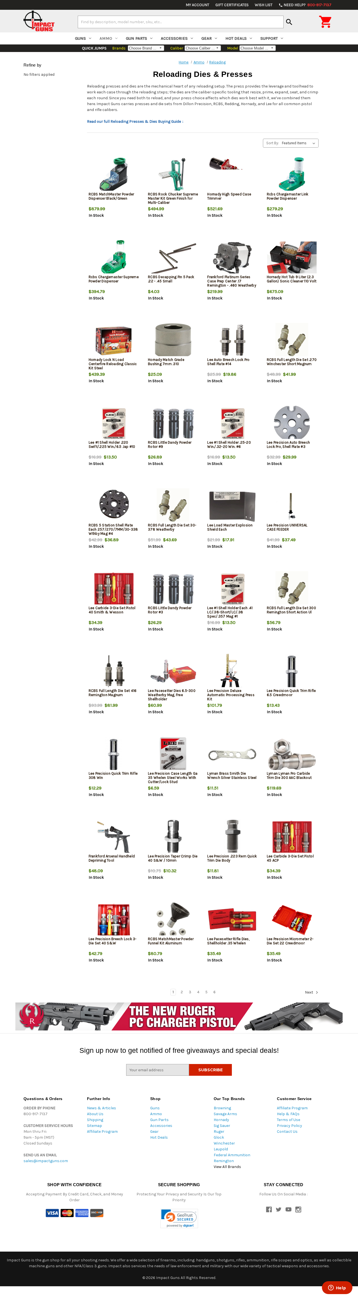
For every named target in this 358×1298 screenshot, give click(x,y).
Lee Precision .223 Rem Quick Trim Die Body (232, 858)
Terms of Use (288, 1119)
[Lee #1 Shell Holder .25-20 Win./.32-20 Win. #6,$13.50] (232, 424)
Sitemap (94, 1125)
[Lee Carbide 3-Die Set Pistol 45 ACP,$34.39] (291, 837)
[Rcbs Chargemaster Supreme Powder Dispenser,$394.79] (113, 258)
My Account (197, 5)
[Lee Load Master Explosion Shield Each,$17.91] (232, 506)
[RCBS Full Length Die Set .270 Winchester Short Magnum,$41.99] (291, 341)
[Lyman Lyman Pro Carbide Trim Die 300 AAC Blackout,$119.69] (291, 755)
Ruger (219, 1131)
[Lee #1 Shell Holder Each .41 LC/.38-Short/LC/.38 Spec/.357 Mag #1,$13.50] (232, 589)
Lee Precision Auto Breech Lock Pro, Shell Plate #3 (288, 444)
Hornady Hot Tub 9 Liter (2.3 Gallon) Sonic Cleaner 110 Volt (292, 279)
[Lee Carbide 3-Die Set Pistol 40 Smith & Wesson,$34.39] (113, 589)
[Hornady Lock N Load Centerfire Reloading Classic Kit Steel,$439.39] (113, 341)
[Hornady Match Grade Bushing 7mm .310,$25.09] (173, 341)
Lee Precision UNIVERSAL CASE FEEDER (287, 527)
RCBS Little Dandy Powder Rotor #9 (169, 444)
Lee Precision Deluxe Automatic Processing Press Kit (231, 695)
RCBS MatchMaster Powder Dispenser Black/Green (111, 196)
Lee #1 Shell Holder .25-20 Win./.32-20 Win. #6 (229, 444)
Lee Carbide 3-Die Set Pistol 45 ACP (290, 858)
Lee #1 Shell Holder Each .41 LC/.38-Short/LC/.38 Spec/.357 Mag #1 (230, 612)
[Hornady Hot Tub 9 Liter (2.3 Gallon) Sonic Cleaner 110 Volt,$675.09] (291, 258)
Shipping (95, 1119)
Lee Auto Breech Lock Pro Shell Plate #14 (228, 362)
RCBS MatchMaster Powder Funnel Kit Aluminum (171, 941)
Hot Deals (236, 38)
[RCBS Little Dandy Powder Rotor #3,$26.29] (173, 589)
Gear (206, 38)
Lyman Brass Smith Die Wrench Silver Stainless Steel (231, 775)
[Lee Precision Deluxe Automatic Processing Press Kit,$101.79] (232, 672)
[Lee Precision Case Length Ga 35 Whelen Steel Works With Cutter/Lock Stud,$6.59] (173, 755)
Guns (80, 38)
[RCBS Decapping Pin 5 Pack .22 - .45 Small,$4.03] (173, 258)
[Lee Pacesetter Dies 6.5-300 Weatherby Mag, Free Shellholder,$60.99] (173, 672)
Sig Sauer (222, 1125)
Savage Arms (225, 1114)
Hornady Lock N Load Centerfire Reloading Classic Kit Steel (113, 364)
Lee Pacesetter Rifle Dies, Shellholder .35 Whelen (228, 941)
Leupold (221, 1149)
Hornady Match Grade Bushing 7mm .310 (166, 362)
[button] (179, 1218)
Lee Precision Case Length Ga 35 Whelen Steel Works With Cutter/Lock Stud (172, 777)
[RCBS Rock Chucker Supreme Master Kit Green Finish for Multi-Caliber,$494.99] (173, 175)
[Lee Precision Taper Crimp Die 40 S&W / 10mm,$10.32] (173, 837)
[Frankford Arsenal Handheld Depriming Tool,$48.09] (113, 837)
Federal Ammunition (232, 1155)
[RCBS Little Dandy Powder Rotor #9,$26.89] (173, 424)
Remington (224, 1160)
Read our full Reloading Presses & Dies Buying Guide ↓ (135, 121)
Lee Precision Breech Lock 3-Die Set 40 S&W (113, 941)
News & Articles (101, 1108)
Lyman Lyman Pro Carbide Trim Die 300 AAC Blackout (289, 775)
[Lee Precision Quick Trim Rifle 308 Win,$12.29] (113, 755)
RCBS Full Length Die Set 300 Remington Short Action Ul (291, 610)
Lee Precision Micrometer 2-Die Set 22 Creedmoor (290, 941)
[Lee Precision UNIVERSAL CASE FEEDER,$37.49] (291, 506)
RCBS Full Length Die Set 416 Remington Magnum (113, 693)
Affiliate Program (102, 1131)
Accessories (174, 38)
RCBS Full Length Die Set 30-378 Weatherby (172, 527)
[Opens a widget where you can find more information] (337, 1288)
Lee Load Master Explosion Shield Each (230, 527)
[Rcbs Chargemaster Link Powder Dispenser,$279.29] (291, 175)
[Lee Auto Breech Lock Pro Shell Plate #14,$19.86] (232, 341)
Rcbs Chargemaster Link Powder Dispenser (287, 196)
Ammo (106, 38)
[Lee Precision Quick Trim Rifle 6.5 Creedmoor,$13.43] (291, 672)
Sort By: (272, 143)
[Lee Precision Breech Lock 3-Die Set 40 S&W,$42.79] (113, 920)
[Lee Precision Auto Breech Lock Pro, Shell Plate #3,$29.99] (291, 424)
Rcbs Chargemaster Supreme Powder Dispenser (114, 279)
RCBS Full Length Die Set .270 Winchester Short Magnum (292, 362)
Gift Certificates (232, 5)
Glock (219, 1137)
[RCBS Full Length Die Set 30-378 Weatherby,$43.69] (173, 506)
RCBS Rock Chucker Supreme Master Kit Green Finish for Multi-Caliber (173, 198)
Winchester (224, 1143)
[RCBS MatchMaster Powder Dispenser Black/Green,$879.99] (113, 175)
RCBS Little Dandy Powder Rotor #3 (169, 610)
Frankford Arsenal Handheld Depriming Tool (112, 858)
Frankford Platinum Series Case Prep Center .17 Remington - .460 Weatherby (231, 281)
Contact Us (287, 1131)
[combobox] (181, 22)
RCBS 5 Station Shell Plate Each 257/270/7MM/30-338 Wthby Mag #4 (113, 529)
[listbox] (299, 143)
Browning (222, 1108)
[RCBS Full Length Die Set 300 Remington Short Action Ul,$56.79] (291, 589)
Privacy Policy (289, 1125)
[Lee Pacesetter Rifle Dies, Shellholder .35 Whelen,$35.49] (232, 920)
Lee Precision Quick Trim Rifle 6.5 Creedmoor (291, 693)
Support (269, 38)
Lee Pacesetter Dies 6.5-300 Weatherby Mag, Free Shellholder (172, 695)
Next (309, 992)
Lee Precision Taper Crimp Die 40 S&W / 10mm (172, 858)
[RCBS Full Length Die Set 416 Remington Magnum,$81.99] (113, 672)
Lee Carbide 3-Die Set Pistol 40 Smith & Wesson (112, 610)
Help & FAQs (288, 1114)
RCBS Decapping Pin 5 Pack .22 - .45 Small (171, 279)
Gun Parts (136, 38)
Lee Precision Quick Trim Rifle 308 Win (113, 775)
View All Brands (227, 1166)
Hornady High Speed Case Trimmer (229, 196)
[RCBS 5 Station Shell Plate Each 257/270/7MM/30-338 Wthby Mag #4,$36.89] (113, 506)
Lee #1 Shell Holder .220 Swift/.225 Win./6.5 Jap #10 (112, 444)
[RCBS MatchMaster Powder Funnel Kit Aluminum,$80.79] (173, 920)
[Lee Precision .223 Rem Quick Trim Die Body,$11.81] (232, 837)
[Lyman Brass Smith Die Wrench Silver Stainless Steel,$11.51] (232, 755)
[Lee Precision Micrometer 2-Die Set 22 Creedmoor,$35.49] (291, 920)
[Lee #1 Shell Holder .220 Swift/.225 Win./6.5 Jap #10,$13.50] (113, 424)
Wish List (263, 5)
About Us (95, 1114)
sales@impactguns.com (45, 1160)
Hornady (221, 1119)
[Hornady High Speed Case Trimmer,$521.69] (232, 175)
